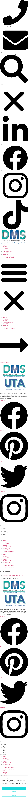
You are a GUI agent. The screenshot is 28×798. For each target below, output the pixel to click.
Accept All (14, 788)
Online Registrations (10, 257)
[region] (14, 787)
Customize (14, 791)
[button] (14, 69)
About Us (5, 246)
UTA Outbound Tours (8, 251)
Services (5, 249)
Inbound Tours (6, 253)
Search (1, 84)
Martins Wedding (9, 256)
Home (4, 245)
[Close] (26, 777)
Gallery (7, 248)
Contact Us (5, 254)
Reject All (14, 795)
